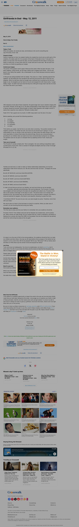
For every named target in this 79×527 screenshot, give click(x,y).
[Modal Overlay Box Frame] (39, 263)
